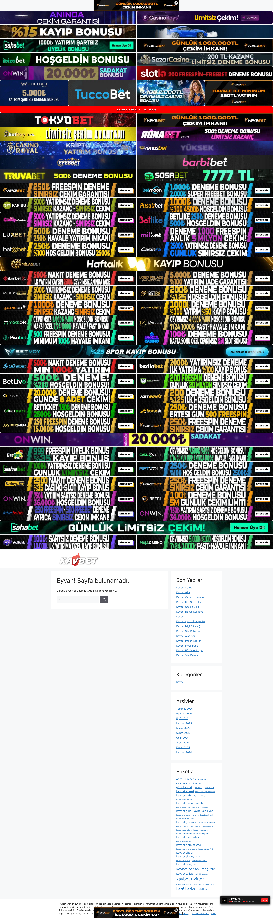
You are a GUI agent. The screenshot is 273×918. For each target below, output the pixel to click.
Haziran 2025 (184, 723)
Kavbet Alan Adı (185, 636)
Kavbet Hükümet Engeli (189, 650)
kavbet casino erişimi (184, 800)
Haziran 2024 (184, 752)
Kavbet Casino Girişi (187, 606)
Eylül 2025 (182, 718)
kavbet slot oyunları (188, 856)
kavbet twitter (190, 878)
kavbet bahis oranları (201, 796)
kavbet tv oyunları (201, 874)
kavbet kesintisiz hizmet (185, 826)
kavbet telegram (186, 864)
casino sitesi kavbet (189, 783)
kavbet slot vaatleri (183, 861)
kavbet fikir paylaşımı (200, 807)
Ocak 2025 (182, 737)
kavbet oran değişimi (201, 834)
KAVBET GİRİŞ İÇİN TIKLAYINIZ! (136, 109)
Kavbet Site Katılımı (187, 655)
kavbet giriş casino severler (186, 815)
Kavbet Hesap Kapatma (189, 611)
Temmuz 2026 (184, 708)
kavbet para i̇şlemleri (184, 841)
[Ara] (104, 599)
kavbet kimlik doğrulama (204, 826)
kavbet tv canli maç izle (195, 869)
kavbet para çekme (188, 845)
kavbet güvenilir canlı (205, 815)
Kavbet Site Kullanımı (188, 631)
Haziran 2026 (184, 713)
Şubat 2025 (183, 732)
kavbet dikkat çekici (183, 807)
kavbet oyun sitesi (188, 837)
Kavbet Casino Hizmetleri (190, 597)
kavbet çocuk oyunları (184, 884)
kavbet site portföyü (205, 849)
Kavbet (180, 616)
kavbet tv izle (185, 873)
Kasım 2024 (183, 747)
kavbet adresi (185, 791)
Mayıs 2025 (183, 728)
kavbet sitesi (184, 852)
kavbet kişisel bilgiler (184, 830)
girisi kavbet (184, 787)
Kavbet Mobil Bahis (187, 645)
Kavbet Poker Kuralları (188, 640)
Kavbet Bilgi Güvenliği (188, 626)
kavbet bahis (184, 795)
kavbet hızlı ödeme (208, 823)
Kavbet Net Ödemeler (188, 602)
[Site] (68, 190)
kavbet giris (183, 811)
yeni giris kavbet (204, 889)
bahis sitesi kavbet (202, 779)
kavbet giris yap (203, 811)
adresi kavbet (185, 779)
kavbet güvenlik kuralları (185, 819)
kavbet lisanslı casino (184, 834)
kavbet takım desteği (199, 861)
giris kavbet (198, 788)
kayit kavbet (186, 888)
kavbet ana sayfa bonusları (205, 792)
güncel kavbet (209, 788)
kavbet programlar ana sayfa (186, 849)
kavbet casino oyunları (190, 803)
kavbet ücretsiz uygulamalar (204, 884)
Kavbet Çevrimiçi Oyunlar (190, 621)
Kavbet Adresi (184, 587)
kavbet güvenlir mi (188, 822)
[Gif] (136, 264)
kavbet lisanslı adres (200, 830)
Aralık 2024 (182, 742)
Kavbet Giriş (183, 592)
